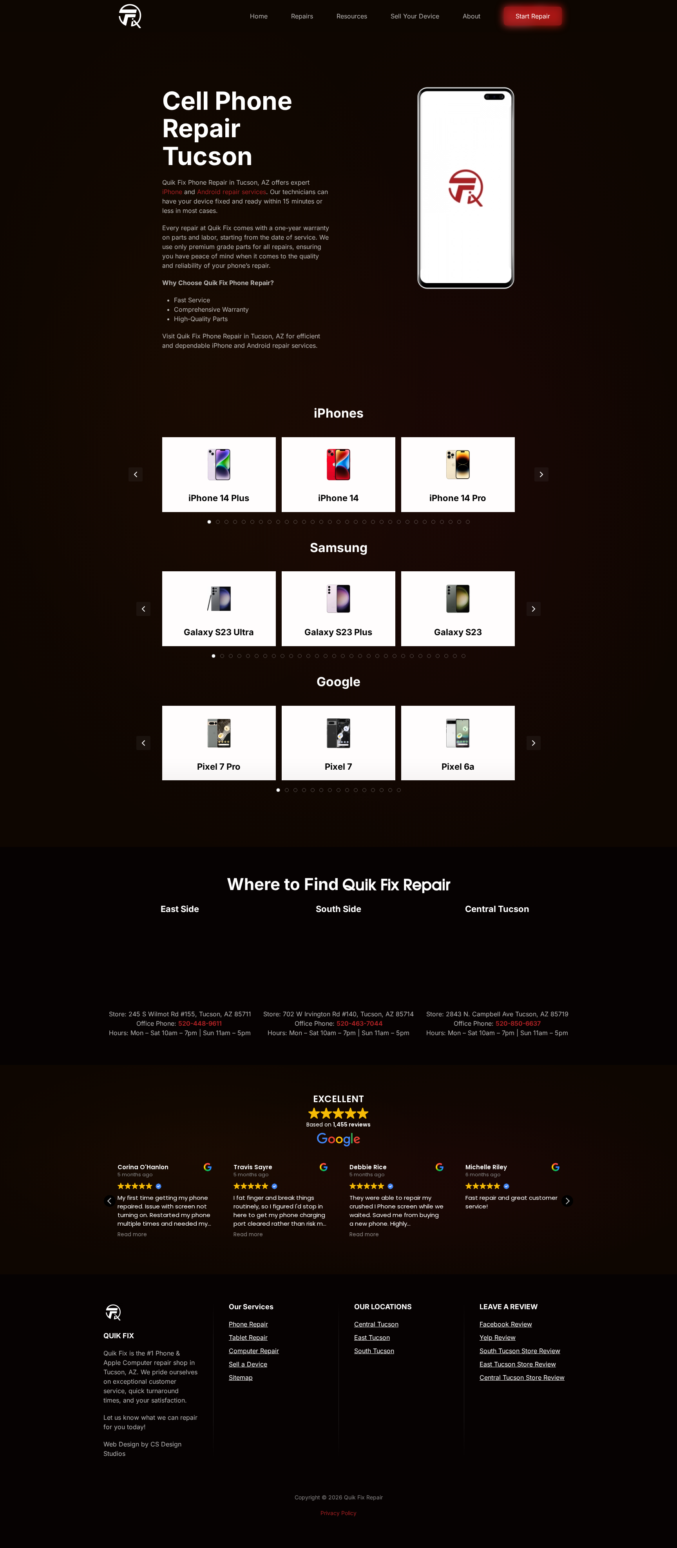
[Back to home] (129, 16)
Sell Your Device (415, 16)
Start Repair (533, 16)
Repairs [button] (302, 16)
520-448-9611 (200, 1023)
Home (259, 16)
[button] (136, 474)
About (471, 16)
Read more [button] (132, 1234)
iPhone (172, 192)
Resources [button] (352, 16)
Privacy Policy (338, 1513)
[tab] (209, 522)
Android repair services (231, 192)
